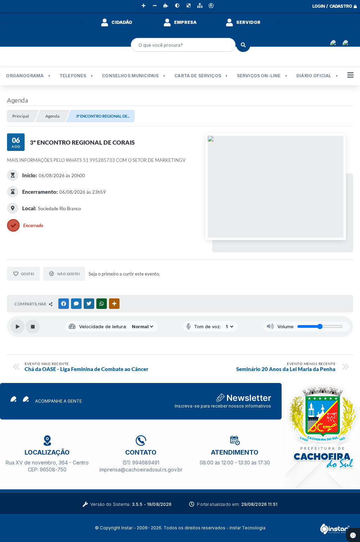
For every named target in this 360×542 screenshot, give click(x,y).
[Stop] (33, 326)
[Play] (18, 326)
